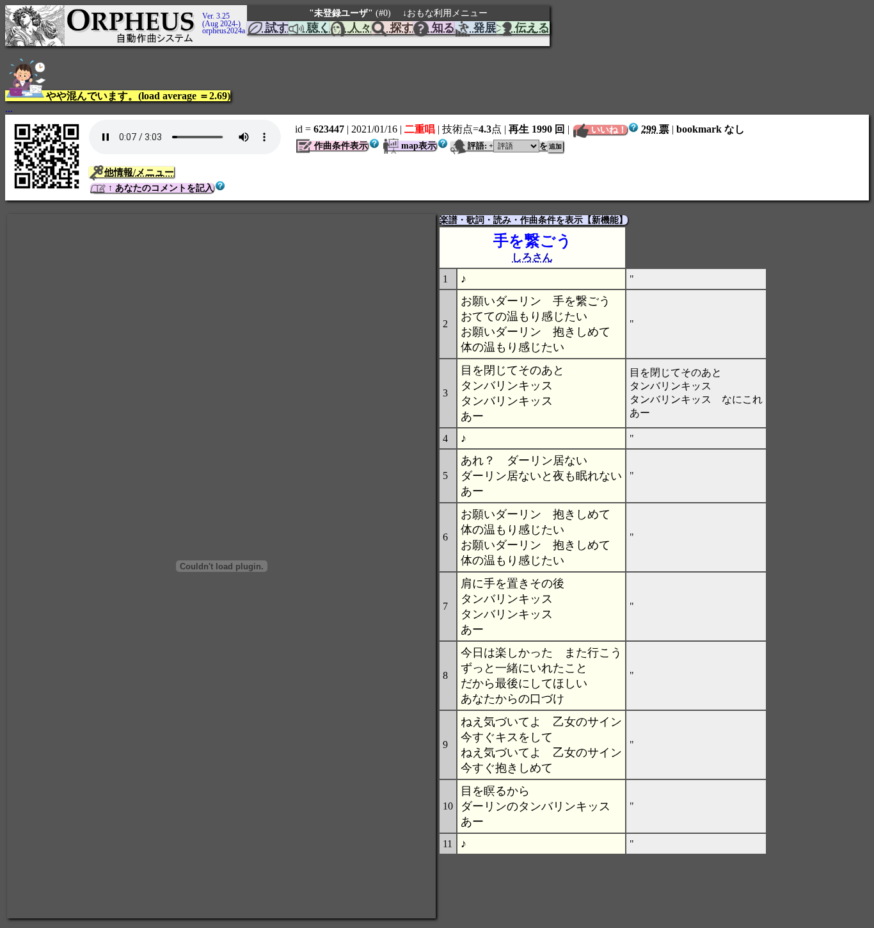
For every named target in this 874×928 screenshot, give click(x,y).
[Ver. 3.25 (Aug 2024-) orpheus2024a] (200, 10)
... (9, 108)
